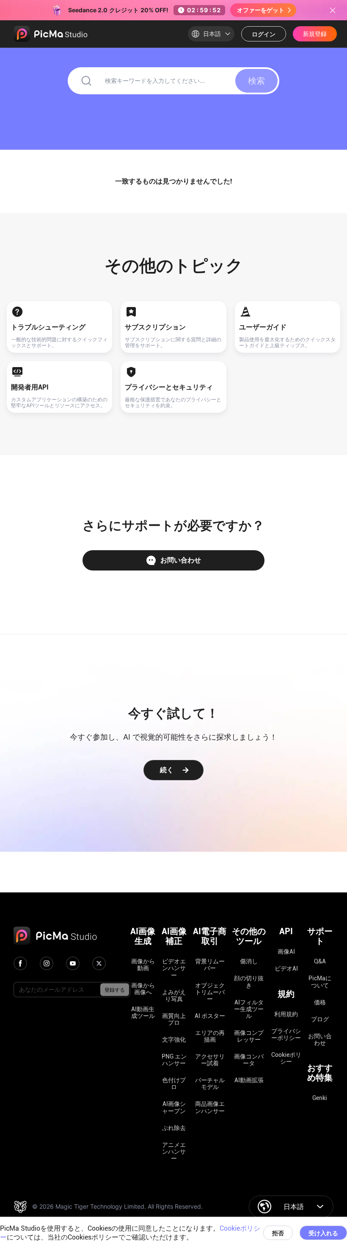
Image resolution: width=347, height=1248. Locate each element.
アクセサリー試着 (210, 1060)
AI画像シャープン (174, 1107)
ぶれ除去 (174, 1128)
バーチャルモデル (210, 1083)
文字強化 (174, 1039)
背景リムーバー (210, 964)
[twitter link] (99, 963)
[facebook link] (20, 963)
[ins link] (46, 963)
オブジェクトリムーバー (210, 992)
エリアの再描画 (210, 1036)
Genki (319, 1097)
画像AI (286, 951)
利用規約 (286, 1014)
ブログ (320, 1019)
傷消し (249, 961)
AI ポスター (210, 1015)
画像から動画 (143, 964)
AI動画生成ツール (143, 1012)
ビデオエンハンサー (174, 968)
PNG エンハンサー (174, 1060)
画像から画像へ (143, 989)
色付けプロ (174, 1083)
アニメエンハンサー (174, 1151)
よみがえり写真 (174, 995)
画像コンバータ (249, 1060)
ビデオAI (286, 968)
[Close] (332, 10)
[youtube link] (73, 963)
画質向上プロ (174, 1019)
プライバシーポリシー (286, 1034)
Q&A (320, 961)
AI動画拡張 (249, 1080)
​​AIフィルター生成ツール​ (249, 1009)
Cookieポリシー (286, 1058)
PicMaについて (319, 981)
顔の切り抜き (249, 981)
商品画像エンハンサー (210, 1107)
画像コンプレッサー (249, 1036)
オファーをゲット (260, 10)
